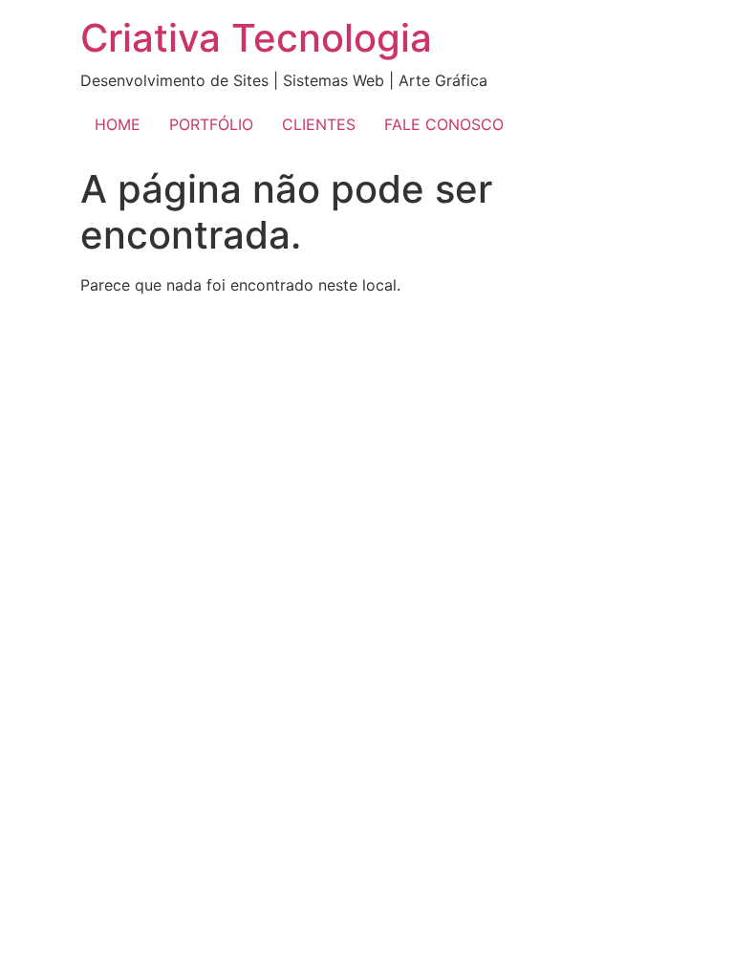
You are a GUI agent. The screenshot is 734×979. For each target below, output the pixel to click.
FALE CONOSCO (444, 124)
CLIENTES (319, 124)
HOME (117, 124)
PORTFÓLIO (211, 124)
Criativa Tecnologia (256, 37)
